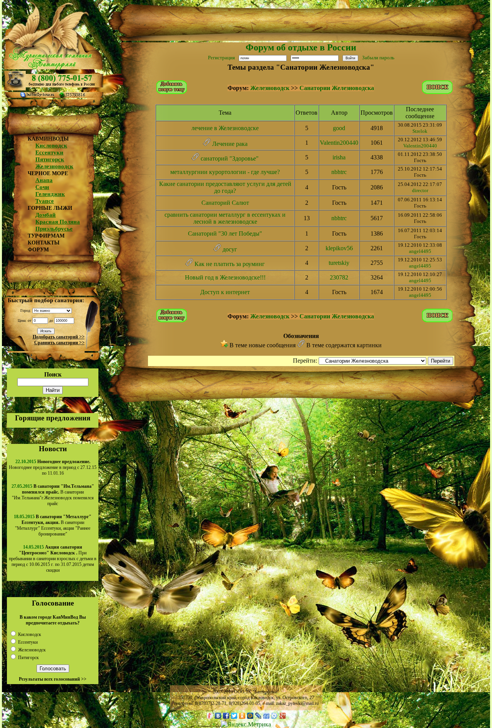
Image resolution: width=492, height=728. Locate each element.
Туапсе (44, 201)
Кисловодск (51, 145)
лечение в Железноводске (225, 128)
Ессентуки (49, 152)
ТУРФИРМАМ (46, 236)
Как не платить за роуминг (229, 264)
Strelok (419, 131)
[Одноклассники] (242, 716)
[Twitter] (234, 716)
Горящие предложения (52, 418)
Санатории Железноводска (336, 88)
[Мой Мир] (250, 716)
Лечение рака (230, 144)
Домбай (45, 215)
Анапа (44, 180)
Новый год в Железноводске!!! (225, 277)
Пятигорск (49, 159)
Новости (53, 449)
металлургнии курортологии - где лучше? (225, 172)
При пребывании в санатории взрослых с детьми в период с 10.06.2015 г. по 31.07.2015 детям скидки (52, 558)
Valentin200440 (339, 142)
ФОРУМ (38, 250)
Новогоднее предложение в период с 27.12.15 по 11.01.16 (52, 467)
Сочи (42, 187)
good (339, 128)
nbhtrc (339, 172)
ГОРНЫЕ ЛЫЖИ (50, 208)
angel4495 (420, 251)
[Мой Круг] (275, 716)
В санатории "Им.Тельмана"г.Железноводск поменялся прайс (53, 495)
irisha (339, 157)
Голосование (53, 603)
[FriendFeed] (267, 716)
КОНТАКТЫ (44, 243)
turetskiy (339, 262)
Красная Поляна (57, 222)
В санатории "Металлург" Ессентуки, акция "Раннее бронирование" (53, 525)
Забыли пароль (378, 57)
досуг (230, 249)
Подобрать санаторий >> (59, 337)
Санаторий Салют (225, 202)
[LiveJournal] (258, 716)
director (420, 190)
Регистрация (221, 57)
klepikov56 (339, 248)
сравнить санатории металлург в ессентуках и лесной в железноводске (225, 218)
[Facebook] (226, 716)
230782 (339, 277)
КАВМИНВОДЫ (48, 139)
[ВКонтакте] (218, 716)
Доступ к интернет (225, 292)
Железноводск (54, 166)
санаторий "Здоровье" (230, 158)
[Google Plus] (283, 716)
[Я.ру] (210, 716)
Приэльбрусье (54, 229)
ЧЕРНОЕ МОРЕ (48, 173)
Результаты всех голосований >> (52, 679)
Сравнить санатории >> (59, 342)
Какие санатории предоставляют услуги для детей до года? (225, 187)
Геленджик (50, 194)
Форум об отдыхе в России (301, 47)
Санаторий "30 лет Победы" (225, 233)
